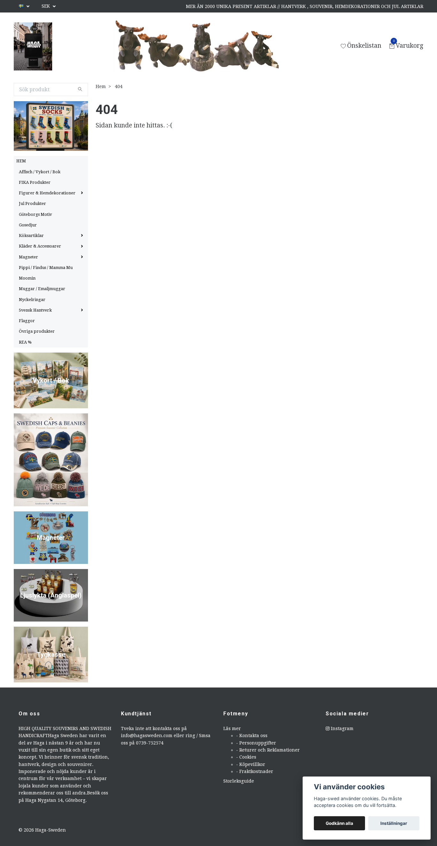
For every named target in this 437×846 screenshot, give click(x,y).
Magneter (28, 257)
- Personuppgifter (256, 742)
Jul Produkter (32, 203)
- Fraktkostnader (254, 771)
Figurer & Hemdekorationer (47, 193)
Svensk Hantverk (35, 310)
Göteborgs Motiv (35, 214)
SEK (46, 6)
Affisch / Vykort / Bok (39, 171)
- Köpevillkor (250, 764)
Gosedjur (28, 225)
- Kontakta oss (251, 735)
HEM (21, 161)
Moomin (27, 278)
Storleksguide (238, 781)
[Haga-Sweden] (33, 46)
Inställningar (393, 823)
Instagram (342, 728)
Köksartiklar (31, 235)
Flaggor (27, 320)
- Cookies (246, 757)
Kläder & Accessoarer (40, 246)
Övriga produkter (37, 331)
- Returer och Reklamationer (268, 749)
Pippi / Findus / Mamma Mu (46, 267)
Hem (101, 86)
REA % (25, 342)
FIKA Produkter (35, 182)
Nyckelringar (32, 299)
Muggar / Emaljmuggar (42, 288)
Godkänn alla (339, 823)
